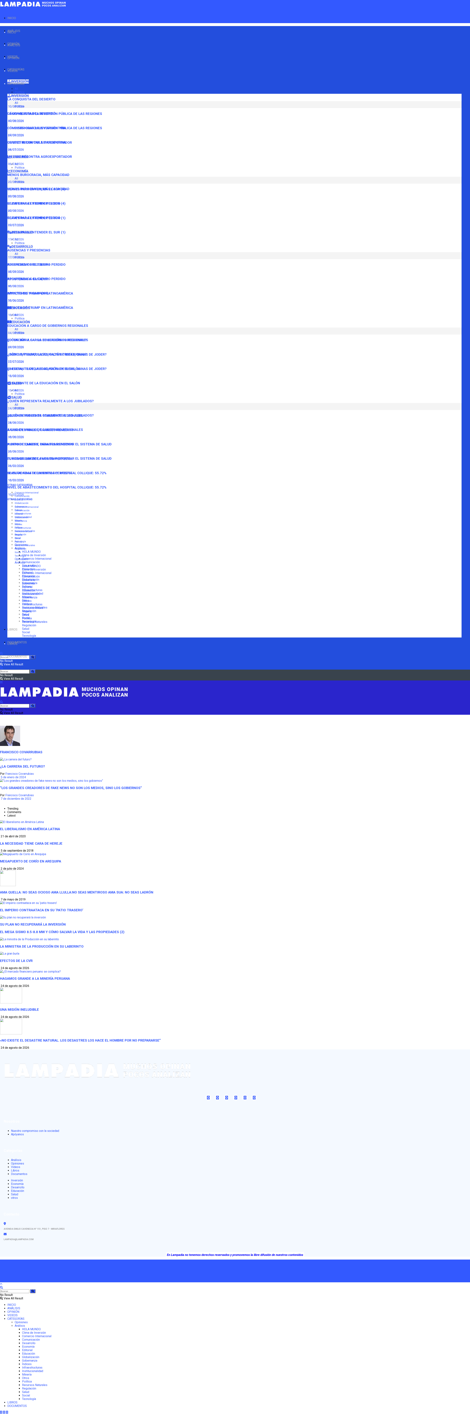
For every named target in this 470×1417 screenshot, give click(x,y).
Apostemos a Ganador (27, 293)
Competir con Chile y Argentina (36, 142)
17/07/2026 (15, 239)
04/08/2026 (15, 347)
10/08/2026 (15, 121)
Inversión (17, 1180)
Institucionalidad (23, 531)
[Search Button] (32, 657)
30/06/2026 (15, 300)
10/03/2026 (15, 494)
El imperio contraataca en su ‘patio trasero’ (41, 910)
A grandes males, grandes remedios (40, 444)
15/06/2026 (15, 390)
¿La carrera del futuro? (22, 766)
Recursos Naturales (25, 545)
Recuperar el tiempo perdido (33, 218)
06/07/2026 (15, 286)
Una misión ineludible (19, 1010)
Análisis (20, 562)
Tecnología (20, 556)
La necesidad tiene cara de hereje (31, 844)
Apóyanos (17, 1134)
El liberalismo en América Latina (30, 829)
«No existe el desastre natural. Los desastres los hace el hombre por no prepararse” (80, 1040)
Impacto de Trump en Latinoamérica (40, 308)
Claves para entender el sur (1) (36, 232)
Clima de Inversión (34, 555)
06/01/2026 (15, 164)
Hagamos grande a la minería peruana (35, 979)
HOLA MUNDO (31, 551)
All (16, 88)
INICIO (11, 18)
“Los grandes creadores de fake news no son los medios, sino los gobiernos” (71, 788)
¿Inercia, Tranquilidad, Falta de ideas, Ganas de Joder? (56, 369)
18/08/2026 (15, 437)
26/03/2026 (15, 466)
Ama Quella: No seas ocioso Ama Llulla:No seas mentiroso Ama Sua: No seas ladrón (76, 892)
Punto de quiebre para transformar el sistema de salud (59, 459)
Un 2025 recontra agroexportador (39, 157)
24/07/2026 (15, 149)
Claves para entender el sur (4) (36, 203)
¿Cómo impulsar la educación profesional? (46, 354)
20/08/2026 (15, 196)
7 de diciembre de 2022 (15, 798)
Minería (18, 535)
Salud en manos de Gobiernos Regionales (45, 430)
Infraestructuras (23, 513)
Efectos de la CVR (16, 961)
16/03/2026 (15, 480)
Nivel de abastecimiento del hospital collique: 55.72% (56, 487)
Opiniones (21, 559)
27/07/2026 (15, 361)
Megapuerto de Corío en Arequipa (30, 861)
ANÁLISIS (13, 45)
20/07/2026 (15, 225)
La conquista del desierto (31, 99)
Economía (28, 583)
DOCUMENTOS (17, 656)
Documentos (19, 1174)
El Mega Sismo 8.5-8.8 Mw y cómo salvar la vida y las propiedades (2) (62, 932)
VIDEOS (12, 71)
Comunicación (31, 562)
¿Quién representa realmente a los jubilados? (50, 401)
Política (19, 92)
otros (14, 1198)
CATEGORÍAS (15, 84)
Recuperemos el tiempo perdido (36, 279)
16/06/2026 (15, 315)
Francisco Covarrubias (19, 773)
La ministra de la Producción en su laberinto (42, 946)
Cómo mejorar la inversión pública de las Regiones (54, 128)
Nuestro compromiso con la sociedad (35, 1131)
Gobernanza (21, 521)
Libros (15, 1170)
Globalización (21, 503)
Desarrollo (28, 580)
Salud (25, 629)
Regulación (20, 549)
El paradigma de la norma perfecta (39, 473)
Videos (15, 1167)
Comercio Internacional (27, 492)
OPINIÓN (13, 58)
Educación (28, 590)
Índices (18, 524)
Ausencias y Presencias (28, 250)
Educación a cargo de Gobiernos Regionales (47, 326)
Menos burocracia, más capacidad (38, 175)
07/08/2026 (15, 135)
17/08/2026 (15, 271)
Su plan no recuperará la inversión (33, 924)
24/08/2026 (15, 422)
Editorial (19, 514)
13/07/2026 (15, 376)
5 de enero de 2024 (13, 777)
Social (18, 552)
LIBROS (12, 629)
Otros (17, 538)
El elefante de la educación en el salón (43, 383)
